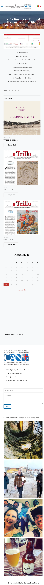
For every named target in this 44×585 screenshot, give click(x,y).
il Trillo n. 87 (8, 190)
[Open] (23, 440)
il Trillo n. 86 (8, 240)
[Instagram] (39, 456)
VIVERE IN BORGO (11, 140)
